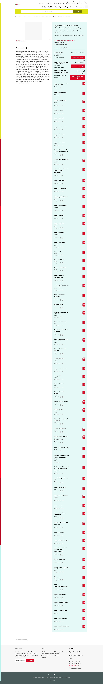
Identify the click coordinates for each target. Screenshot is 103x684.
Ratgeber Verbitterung (59, 259)
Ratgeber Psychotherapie (60, 92)
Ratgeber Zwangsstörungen (61, 540)
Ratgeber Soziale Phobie (60, 487)
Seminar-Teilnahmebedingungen (48, 652)
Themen (72, 7)
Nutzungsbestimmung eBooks (60, 652)
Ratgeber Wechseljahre (60, 180)
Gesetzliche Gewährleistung (56, 677)
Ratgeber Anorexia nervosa (60, 126)
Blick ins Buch (21, 41)
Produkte (50, 7)
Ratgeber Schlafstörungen (60, 618)
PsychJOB (41, 3)
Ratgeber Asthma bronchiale (61, 602)
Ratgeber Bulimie (58, 252)
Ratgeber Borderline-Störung (61, 447)
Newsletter (62, 3)
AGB (46, 677)
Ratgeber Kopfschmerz (59, 559)
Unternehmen (80, 7)
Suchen (78, 11)
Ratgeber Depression (59, 532)
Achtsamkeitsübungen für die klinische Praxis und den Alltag (61, 457)
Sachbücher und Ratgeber (51, 16)
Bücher (24, 16)
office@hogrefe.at (75, 665)
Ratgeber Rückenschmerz (60, 610)
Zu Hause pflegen (58, 110)
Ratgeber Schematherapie (60, 321)
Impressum (67, 677)
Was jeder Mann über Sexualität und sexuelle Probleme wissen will (61, 468)
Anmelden (30, 660)
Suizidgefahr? (57, 376)
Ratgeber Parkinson (59, 505)
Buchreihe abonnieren (77, 76)
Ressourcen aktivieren (59, 142)
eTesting (43, 7)
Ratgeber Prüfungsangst (60, 428)
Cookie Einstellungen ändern (47, 656)
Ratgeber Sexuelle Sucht (60, 267)
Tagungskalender (49, 3)
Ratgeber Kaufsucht (59, 215)
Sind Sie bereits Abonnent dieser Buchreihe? (64, 40)
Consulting (58, 7)
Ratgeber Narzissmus (59, 134)
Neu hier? (56, 3)
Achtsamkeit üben (58, 304)
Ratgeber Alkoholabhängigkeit (61, 626)
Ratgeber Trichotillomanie (60, 368)
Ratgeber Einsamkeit (59, 118)
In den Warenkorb (77, 57)
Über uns (57, 655)
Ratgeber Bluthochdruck (60, 594)
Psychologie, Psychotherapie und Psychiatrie (35, 16)
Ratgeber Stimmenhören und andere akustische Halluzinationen (61, 170)
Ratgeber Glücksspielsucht (60, 188)
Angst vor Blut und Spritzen (61, 401)
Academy (65, 7)
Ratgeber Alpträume (59, 384)
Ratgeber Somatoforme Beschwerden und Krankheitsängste (60, 549)
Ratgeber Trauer (58, 576)
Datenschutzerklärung (38, 677)
